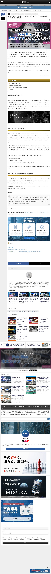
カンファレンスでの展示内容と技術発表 (18, 87)
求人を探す (25, 448)
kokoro (29, 280)
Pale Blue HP (10, 247)
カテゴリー (5, 530)
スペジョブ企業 (18, 311)
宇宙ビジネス (35, 311)
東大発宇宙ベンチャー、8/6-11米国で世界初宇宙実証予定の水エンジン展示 (24, 251)
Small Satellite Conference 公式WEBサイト (17, 249)
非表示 (14, 80)
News (9, 13)
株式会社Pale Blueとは (14, 83)
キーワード (5, 525)
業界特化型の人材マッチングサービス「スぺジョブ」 (37, 212)
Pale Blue (10, 311)
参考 (12, 89)
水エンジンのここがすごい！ (15, 85)
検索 (26, 542)
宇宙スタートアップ (27, 311)
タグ (4, 536)
